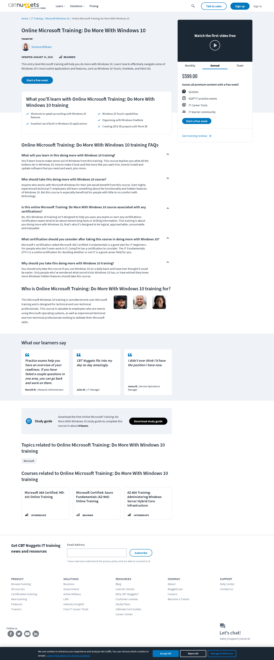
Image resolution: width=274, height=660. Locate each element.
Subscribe (141, 553)
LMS (66, 599)
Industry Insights (73, 604)
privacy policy (110, 561)
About (171, 584)
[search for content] (193, 6)
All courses (18, 589)
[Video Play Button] (215, 45)
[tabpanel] (215, 101)
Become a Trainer (179, 599)
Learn (59, 6)
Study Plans (123, 604)
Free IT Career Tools (75, 609)
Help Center (227, 584)
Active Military (72, 594)
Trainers (16, 609)
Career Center (124, 614)
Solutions (76, 6)
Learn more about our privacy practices (68, 655)
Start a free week (37, 80)
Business (69, 584)
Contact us (226, 589)
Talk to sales (214, 6)
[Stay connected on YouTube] (27, 634)
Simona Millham (41, 47)
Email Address (76, 544)
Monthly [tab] (190, 65)
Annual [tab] (215, 65)
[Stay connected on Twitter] (19, 634)
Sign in (257, 6)
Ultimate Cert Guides (128, 609)
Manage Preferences (222, 653)
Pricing (93, 6)
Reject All (193, 653)
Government (71, 589)
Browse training (21, 584)
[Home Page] (27, 6)
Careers (172, 594)
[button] (93, 154)
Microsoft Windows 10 (57, 18)
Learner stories (125, 589)
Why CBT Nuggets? (127, 594)
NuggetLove (175, 589)
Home (24, 18)
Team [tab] (240, 65)
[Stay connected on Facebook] (11, 634)
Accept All (165, 653)
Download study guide (148, 421)
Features (16, 604)
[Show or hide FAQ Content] (168, 154)
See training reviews (194, 136)
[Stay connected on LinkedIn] (36, 634)
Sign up (240, 6)
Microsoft (29, 461)
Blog (118, 584)
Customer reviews (127, 599)
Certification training (24, 594)
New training (19, 599)
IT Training (37, 18)
